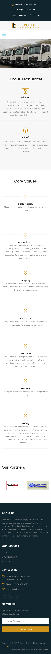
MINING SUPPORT (9, 561)
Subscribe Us (25, 629)
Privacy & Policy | (26, 649)
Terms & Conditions (41, 649)
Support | (15, 649)
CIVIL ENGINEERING (10, 557)
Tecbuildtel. (6, 646)
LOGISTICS (6, 552)
